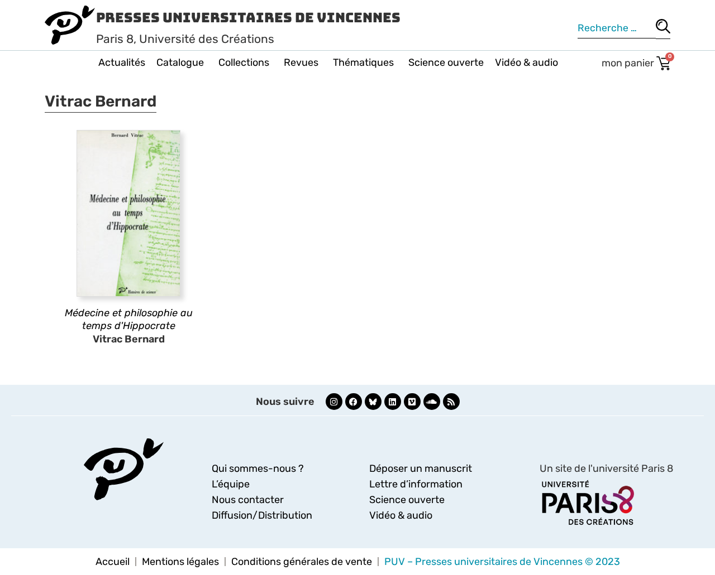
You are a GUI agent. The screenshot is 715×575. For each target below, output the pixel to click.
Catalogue (180, 62)
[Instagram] (334, 401)
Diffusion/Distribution (262, 515)
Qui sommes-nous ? (258, 468)
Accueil (113, 561)
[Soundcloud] (431, 401)
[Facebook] (353, 401)
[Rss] (451, 401)
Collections (243, 62)
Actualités (121, 62)
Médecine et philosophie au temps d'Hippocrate (129, 319)
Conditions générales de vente (301, 561)
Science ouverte (446, 62)
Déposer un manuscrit (420, 468)
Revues (301, 62)
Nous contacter (248, 500)
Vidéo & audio (526, 62)
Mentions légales (180, 561)
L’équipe (231, 484)
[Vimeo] (412, 401)
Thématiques (363, 62)
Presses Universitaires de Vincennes (248, 17)
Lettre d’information (416, 484)
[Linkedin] (392, 401)
